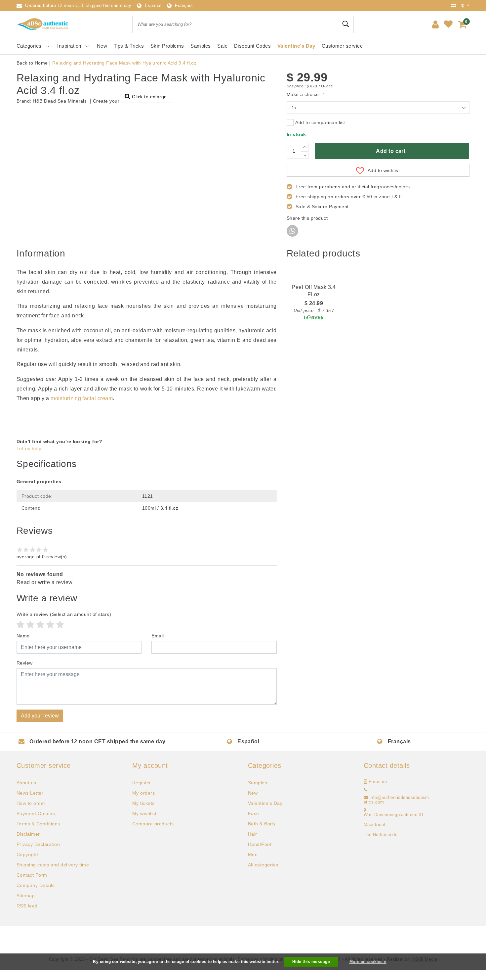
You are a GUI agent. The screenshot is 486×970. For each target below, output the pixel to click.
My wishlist (144, 813)
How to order (31, 803)
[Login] (435, 24)
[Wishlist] (448, 24)
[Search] (346, 24)
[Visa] (137, 939)
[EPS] (371, 939)
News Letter (30, 793)
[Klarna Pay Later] (414, 939)
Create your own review (119, 101)
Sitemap (26, 895)
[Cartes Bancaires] (392, 939)
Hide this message (311, 961)
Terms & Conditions (38, 823)
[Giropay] (350, 939)
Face (253, 813)
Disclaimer (28, 834)
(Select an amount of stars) (64, 614)
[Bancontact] (179, 939)
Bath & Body (261, 823)
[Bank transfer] (158, 939)
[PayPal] (94, 939)
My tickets (143, 803)
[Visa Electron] (243, 939)
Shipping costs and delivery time (53, 864)
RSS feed (27, 905)
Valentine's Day (265, 803)
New (253, 793)
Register (141, 782)
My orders (143, 793)
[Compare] (455, 5)
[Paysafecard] (222, 939)
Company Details (36, 885)
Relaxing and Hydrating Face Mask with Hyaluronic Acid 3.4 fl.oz (124, 63)
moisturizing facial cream (82, 398)
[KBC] (329, 939)
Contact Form (32, 875)
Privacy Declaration (38, 844)
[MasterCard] (115, 939)
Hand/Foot (259, 844)
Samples (257, 782)
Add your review (40, 715)
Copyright (27, 854)
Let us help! (30, 448)
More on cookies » (367, 961)
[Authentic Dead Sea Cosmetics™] (43, 25)
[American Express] (307, 939)
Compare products (153, 823)
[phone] (365, 790)
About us (26, 782)
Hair (252, 834)
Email (157, 635)
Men (253, 854)
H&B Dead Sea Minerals (60, 101)
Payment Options (36, 813)
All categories (263, 864)
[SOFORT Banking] (201, 939)
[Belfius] (286, 939)
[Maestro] (264, 939)
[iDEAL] (73, 939)
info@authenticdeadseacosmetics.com (396, 800)
